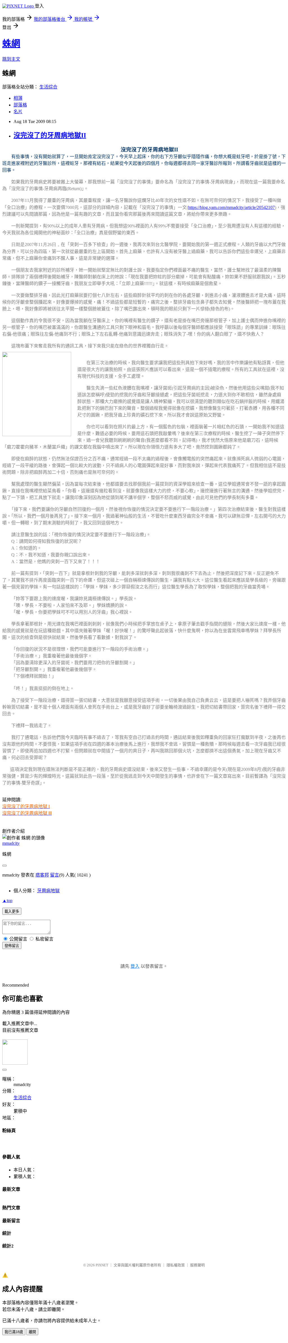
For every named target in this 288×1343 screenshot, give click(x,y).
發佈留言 (11, 946)
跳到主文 (11, 59)
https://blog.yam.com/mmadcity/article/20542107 (231, 207)
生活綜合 (48, 87)
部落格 (20, 105)
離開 (32, 1332)
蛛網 (11, 43)
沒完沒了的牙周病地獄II (50, 135)
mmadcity (11, 843)
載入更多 (11, 911)
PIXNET (102, 1265)
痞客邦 (42, 875)
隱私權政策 (175, 1265)
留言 (54, 875)
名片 (18, 111)
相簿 (18, 98)
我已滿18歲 (13, 1332)
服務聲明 (197, 1265)
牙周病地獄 (48, 890)
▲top (7, 900)
